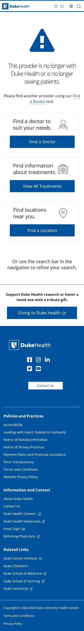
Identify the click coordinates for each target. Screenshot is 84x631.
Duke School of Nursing (22, 581)
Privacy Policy (13, 623)
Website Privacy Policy (21, 477)
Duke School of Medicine (23, 573)
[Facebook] (30, 360)
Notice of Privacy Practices (24, 447)
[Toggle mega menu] (71, 6)
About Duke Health (18, 499)
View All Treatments (42, 186)
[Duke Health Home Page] (30, 345)
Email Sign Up (14, 529)
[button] (79, 6)
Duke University (16, 588)
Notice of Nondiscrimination (26, 439)
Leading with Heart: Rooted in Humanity (35, 432)
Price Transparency (19, 462)
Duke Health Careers (20, 513)
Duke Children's (16, 566)
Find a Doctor (42, 141)
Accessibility (13, 425)
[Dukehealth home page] (10, 6)
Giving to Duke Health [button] (39, 313)
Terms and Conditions (21, 469)
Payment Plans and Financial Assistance (35, 454)
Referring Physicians (19, 536)
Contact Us (45, 385)
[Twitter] (30, 369)
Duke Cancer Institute (20, 558)
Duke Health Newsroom (22, 521)
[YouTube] (39, 369)
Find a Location (42, 230)
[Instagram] (39, 360)
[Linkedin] (48, 360)
